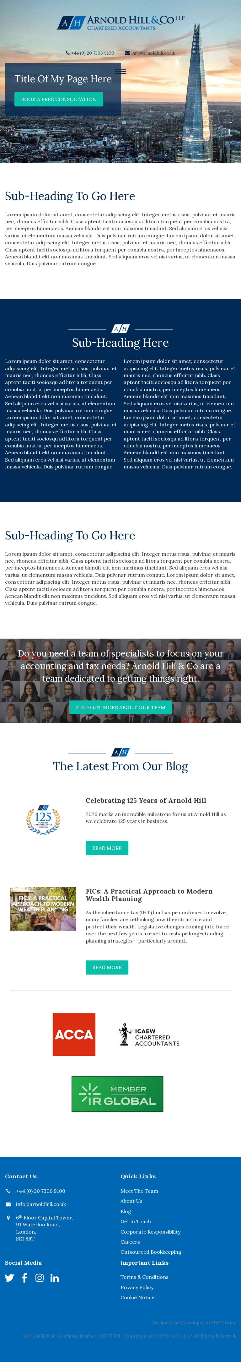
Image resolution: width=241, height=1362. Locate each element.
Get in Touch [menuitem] (135, 1221)
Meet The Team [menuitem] (139, 1191)
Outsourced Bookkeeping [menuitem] (150, 1252)
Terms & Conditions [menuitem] (144, 1277)
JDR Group (223, 1323)
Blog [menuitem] (125, 1211)
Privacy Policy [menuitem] (136, 1287)
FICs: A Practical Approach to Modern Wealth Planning (149, 895)
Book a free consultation (59, 99)
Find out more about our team (120, 707)
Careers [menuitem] (130, 1242)
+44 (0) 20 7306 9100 (92, 53)
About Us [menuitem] (131, 1201)
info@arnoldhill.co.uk (153, 53)
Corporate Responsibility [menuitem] (150, 1232)
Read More (107, 848)
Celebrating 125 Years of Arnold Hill (146, 800)
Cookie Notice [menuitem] (137, 1297)
